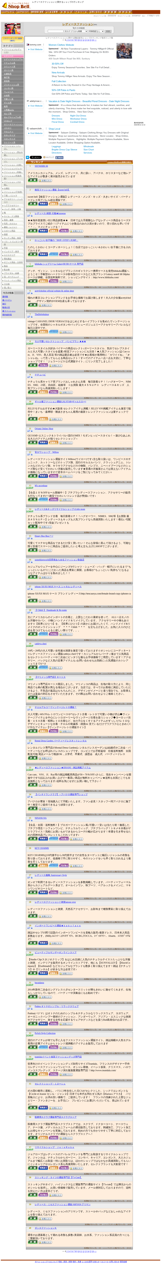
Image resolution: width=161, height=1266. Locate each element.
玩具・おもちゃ (10, 223)
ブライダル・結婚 (11, 273)
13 (86, 40)
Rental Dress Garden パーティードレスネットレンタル (61, 741)
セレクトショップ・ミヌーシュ (50, 1084)
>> (95, 40)
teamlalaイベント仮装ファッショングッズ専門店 (58, 1057)
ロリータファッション (13, 124)
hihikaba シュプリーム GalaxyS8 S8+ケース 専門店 (59, 264)
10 (79, 40)
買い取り (7, 288)
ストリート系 (9, 142)
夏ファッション (9, 311)
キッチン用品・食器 (12, 238)
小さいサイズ (9, 139)
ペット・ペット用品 (12, 280)
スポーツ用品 (9, 231)
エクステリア (9, 255)
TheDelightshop (42, 314)
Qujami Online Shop (44, 428)
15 (91, 40)
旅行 (4, 304)
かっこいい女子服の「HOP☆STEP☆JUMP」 (56, 240)
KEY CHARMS (42, 848)
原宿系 (7, 81)
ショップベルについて (49, 1262)
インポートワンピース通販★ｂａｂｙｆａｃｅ (58, 925)
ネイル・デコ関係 (11, 216)
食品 (6, 266)
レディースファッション (78, 24)
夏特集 (5, 296)
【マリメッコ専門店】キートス (50, 677)
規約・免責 (77, 1262)
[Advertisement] (58, 20)
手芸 (6, 248)
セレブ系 (7, 113)
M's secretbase (41, 485)
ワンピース (8, 92)
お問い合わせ (114, 1262)
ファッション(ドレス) (13, 168)
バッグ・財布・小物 (12, 209)
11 (81, 40)
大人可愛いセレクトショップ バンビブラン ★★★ (60, 341)
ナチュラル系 (9, 63)
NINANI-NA (41, 818)
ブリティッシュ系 (11, 85)
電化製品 (7, 259)
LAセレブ (8, 121)
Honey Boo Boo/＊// (44, 536)
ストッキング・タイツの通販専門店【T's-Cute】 (58, 1177)
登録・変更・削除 (65, 1262)
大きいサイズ (9, 135)
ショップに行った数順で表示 (119, 162)
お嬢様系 (7, 74)
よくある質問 (87, 1262)
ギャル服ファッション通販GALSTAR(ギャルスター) (60, 401)
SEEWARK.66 (41, 166)
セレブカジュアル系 (12, 117)
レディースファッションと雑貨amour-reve (55, 902)
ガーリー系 (8, 70)
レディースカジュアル (13, 59)
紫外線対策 (7, 315)
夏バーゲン (7, 300)
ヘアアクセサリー (11, 205)
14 (88, 40)
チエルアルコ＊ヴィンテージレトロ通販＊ (56, 707)
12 (83, 40)
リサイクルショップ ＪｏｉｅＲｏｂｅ (54, 1147)
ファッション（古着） (13, 165)
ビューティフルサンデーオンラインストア (56, 952)
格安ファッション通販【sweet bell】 (52, 190)
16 (93, 40)
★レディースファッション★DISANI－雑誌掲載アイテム (63, 767)
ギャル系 (7, 103)
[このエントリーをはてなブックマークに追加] (27, 158)
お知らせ (96, 1262)
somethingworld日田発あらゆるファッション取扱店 (59, 560)
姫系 (6, 106)
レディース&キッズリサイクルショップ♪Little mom (60, 509)
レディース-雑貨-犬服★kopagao (50, 213)
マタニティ (8, 132)
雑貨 (6, 234)
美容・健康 (8, 220)
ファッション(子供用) (13, 192)
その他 (7, 284)
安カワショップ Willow (47, 452)
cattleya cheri (41, 644)
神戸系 (7, 77)
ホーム (37, 1262)
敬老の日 (6, 307)
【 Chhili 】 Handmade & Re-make (51, 610)
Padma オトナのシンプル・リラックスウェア (57, 1006)
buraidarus (39, 983)
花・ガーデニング (11, 277)
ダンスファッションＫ (46, 1228)
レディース (8, 56)
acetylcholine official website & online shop (54, 291)
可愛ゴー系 (8, 99)
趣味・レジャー (10, 227)
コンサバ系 (8, 88)
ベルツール (104, 1262)
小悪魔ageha (9, 110)
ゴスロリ (7, 128)
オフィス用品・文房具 (13, 262)
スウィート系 (9, 67)
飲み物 (7, 269)
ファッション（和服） (13, 172)
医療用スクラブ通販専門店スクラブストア (56, 1117)
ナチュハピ (40, 375)
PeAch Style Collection (45, 1033)
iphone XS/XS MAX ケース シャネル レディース (58, 586)
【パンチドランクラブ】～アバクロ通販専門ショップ (61, 794)
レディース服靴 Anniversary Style (51, 875)
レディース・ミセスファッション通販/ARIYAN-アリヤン (63, 1204)
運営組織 (123, 1262)
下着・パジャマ (10, 195)
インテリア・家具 (11, 251)
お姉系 (7, 95)
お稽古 (7, 188)
